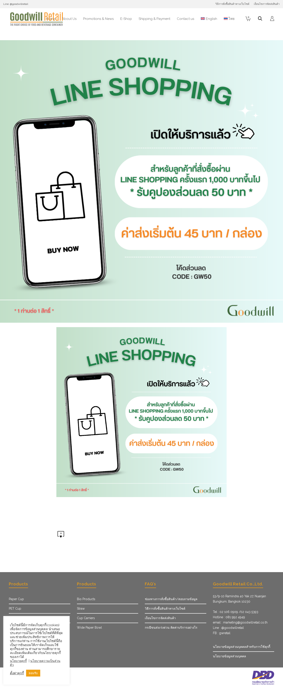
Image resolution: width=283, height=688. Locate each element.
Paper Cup (16, 599)
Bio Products (86, 599)
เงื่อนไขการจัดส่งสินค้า (160, 618)
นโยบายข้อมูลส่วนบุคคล (229, 656)
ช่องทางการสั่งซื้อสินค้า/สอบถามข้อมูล (171, 599)
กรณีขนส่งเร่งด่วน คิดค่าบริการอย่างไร (171, 627)
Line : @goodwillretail (228, 628)
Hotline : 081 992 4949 (229, 617)
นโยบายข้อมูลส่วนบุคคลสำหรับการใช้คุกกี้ (241, 646)
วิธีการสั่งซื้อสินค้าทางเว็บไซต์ (165, 608)
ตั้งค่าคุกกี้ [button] (17, 673)
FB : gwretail (221, 633)
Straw (81, 608)
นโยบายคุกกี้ (18, 661)
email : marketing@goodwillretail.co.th (240, 622)
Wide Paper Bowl (89, 627)
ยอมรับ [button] (33, 673)
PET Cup (15, 608)
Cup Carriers (86, 618)
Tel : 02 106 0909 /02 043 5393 (235, 612)
